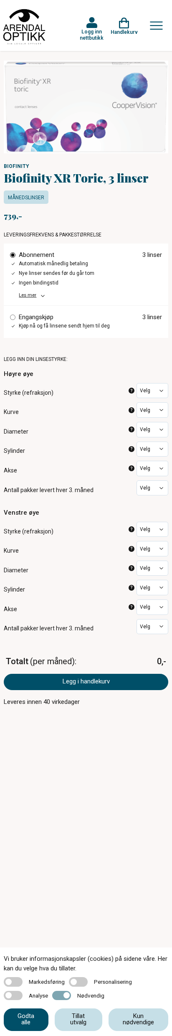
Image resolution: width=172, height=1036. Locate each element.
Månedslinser (26, 198)
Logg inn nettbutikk (91, 35)
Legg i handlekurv (86, 681)
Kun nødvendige (138, 1019)
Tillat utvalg (78, 1019)
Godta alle (26, 1019)
